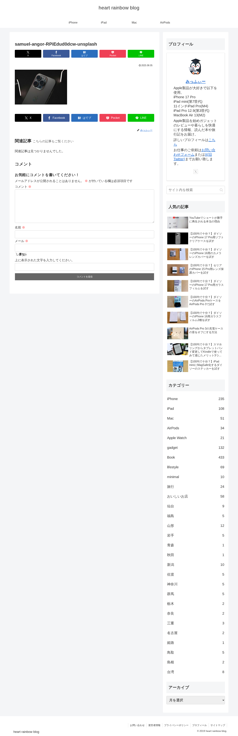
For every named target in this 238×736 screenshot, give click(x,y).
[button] (221, 190)
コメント (23, 186)
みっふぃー (196, 81)
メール (21, 241)
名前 (20, 227)
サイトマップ (217, 725)
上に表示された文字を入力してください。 (44, 260)
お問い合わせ (137, 725)
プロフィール (199, 725)
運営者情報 (154, 725)
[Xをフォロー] (195, 171)
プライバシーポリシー (176, 725)
